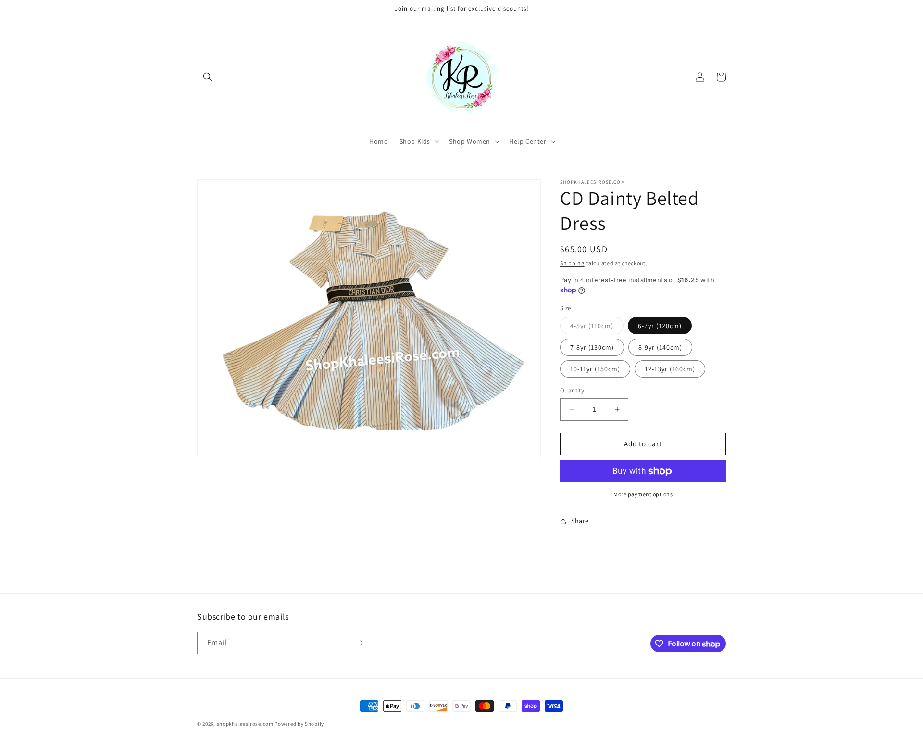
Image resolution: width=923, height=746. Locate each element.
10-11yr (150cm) (595, 369)
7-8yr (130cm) (592, 347)
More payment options (643, 494)
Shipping (572, 262)
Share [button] (580, 521)
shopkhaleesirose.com (245, 724)
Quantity (572, 390)
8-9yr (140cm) (660, 347)
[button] (207, 77)
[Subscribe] (359, 643)
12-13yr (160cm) (670, 369)
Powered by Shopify (299, 724)
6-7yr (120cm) (660, 325)
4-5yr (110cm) (597, 327)
